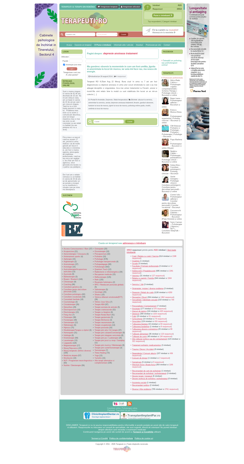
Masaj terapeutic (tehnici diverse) (77, 349)
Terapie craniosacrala (103, 308)
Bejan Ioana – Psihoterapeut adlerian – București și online (172, 102)
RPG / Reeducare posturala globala (109, 283)
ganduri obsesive (146, 103)
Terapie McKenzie (102, 318)
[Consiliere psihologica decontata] (198, 141)
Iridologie (67, 334)
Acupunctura (69, 250)
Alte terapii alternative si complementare (104, 360)
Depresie (109, 100)
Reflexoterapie (100, 275)
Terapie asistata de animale (106, 305)
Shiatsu (98, 293)
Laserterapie (69, 339)
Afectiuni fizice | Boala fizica (143, 363)
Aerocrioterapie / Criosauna (75, 252)
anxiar (108, 103)
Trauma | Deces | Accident (143, 348)
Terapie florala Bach (103, 313)
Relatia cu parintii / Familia (143, 277)
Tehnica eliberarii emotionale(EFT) (108, 296)
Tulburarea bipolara (140, 322)
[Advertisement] (46, 132)
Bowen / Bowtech (71, 278)
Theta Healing (100, 351)
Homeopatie (68, 331)
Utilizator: (65, 57)
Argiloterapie (69, 260)
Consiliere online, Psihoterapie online (122, 407)
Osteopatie (99, 247)
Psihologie (99, 258)
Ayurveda (67, 272)
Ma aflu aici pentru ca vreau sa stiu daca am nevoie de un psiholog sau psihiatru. (72, 154)
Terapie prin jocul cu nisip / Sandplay (110, 339)
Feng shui (68, 313)
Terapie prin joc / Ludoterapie (106, 336)
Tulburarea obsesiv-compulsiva (145, 328)
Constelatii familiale (72, 298)
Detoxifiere (68, 305)
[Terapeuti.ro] (123, 20)
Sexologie (99, 291)
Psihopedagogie (101, 263)
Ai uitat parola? (72, 75)
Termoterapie (100, 349)
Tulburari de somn (139, 335)
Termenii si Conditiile (143, 430)
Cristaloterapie (69, 303)
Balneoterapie (69, 275)
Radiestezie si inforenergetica (107, 270)
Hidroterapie (68, 324)
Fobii (134, 315)
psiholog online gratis (136, 106)
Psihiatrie (98, 255)
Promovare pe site (153, 45)
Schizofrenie (137, 317)
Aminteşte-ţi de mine (73, 65)
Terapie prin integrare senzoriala (108, 334)
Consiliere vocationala (73, 295)
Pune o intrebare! (162, 15)
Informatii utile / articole (123, 45)
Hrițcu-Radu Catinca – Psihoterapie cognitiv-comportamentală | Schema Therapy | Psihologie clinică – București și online (171, 87)
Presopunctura (100, 252)
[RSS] (129, 402)
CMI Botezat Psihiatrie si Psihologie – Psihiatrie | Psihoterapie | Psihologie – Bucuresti (172, 131)
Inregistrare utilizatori (131, 7)
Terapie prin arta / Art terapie (106, 329)
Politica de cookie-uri (144, 437)
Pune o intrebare (103, 45)
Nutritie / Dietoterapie (72, 364)
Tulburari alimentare (140, 332)
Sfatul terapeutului (121, 100)
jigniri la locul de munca (118, 106)
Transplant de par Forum (126, 409)
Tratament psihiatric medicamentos (146, 344)
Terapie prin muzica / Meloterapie (108, 344)
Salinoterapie (100, 288)
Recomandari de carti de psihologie (146, 369)
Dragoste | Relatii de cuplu (143, 291)
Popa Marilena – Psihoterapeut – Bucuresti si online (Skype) (172, 143)
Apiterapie (68, 258)
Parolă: (65, 61)
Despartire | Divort (139, 296)
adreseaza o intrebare (134, 242)
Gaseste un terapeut (83, 45)
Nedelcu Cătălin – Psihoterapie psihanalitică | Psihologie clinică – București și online (171, 156)
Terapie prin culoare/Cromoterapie (108, 331)
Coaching (67, 283)
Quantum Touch (101, 268)
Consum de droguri (140, 357)
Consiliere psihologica (72, 293)
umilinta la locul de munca (98, 109)
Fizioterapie (68, 318)
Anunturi (139, 45)
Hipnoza (67, 326)
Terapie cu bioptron (102, 311)
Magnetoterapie (70, 344)
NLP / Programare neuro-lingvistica (78, 359)
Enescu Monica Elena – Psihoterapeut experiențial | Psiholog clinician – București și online (172, 116)
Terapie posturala (102, 326)
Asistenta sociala (139, 381)
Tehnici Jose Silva (102, 300)
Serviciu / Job (137, 283)
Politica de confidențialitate (121, 437)
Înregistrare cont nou (72, 72)
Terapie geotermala (102, 316)
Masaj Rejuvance (71, 347)
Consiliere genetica (71, 285)
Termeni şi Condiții (99, 437)
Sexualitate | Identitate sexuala (144, 298)
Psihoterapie (100, 265)
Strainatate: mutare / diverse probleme (148, 287)
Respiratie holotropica (103, 281)
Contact (167, 45)
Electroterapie (69, 311)
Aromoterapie (69, 263)
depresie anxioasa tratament (122, 103)
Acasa (69, 45)
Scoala (135, 262)
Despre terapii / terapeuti (142, 374)
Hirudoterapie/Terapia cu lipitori (76, 329)
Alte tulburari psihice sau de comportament (149, 338)
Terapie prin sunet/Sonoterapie (107, 346)
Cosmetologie (69, 300)
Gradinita (136, 259)
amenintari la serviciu (96, 103)
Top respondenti (154, 21)
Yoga (97, 354)
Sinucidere (136, 320)
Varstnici (135, 274)
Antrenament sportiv (72, 255)
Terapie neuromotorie (103, 321)
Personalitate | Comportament (144, 305)
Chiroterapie (68, 280)
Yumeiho (98, 356)
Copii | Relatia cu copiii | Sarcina (145, 255)
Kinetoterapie (69, 336)
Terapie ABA (100, 303)
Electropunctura (70, 308)
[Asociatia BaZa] (72, 204)
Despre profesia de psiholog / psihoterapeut (150, 377)
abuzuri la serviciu (145, 100)
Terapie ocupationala (103, 324)
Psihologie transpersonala (105, 260)
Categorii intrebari (169, 21)
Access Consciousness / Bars (76, 247)
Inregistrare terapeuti (108, 7)
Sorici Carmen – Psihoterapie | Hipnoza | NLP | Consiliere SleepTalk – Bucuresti (172, 227)
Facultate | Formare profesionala (145, 265)
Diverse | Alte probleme (141, 388)
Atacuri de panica (139, 310)
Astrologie (68, 265)
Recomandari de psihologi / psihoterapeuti (149, 372)
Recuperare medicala (103, 273)
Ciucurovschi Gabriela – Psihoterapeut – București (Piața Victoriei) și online (172, 214)
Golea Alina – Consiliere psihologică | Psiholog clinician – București (171, 169)
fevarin (136, 103)
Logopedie (68, 341)
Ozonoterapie (100, 250)
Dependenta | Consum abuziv (144, 352)
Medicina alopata (71, 354)
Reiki (97, 278)
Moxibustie (68, 356)
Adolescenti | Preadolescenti (143, 269)
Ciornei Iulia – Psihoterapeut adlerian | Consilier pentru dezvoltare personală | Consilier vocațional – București (172, 201)
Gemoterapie (69, 321)
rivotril (148, 106)
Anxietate (101, 100)
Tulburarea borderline (140, 325)
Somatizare (136, 361)
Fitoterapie (68, 316)
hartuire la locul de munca (98, 106)
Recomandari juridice (140, 384)
